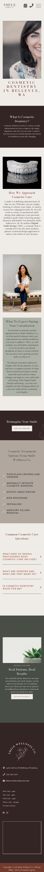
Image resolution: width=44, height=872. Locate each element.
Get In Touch (22, 428)
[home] (10, 6)
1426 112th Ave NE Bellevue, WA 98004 (21, 768)
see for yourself (22, 697)
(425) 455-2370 (12, 774)
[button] (38, 6)
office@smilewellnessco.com (17, 781)
